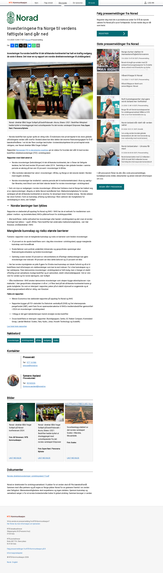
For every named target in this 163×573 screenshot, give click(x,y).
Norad (28, 40)
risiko (56, 340)
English (15, 562)
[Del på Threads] (25, 46)
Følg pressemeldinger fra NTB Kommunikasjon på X (26, 549)
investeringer (13, 340)
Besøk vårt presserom (110, 187)
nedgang (47, 340)
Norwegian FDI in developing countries (32, 150)
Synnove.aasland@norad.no (34, 386)
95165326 (31, 383)
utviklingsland (27, 340)
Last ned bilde (15, 458)
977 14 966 (31, 362)
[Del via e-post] (38, 46)
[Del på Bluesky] (29, 46)
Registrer (103, 33)
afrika (38, 340)
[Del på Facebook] (12, 46)
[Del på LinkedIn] (16, 46)
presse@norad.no (30, 366)
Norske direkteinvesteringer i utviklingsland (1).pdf (28, 476)
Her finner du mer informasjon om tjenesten (23, 524)
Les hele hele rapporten (17, 326)
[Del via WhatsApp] (34, 46)
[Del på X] (21, 46)
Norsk (9, 562)
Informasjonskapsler (15, 553)
